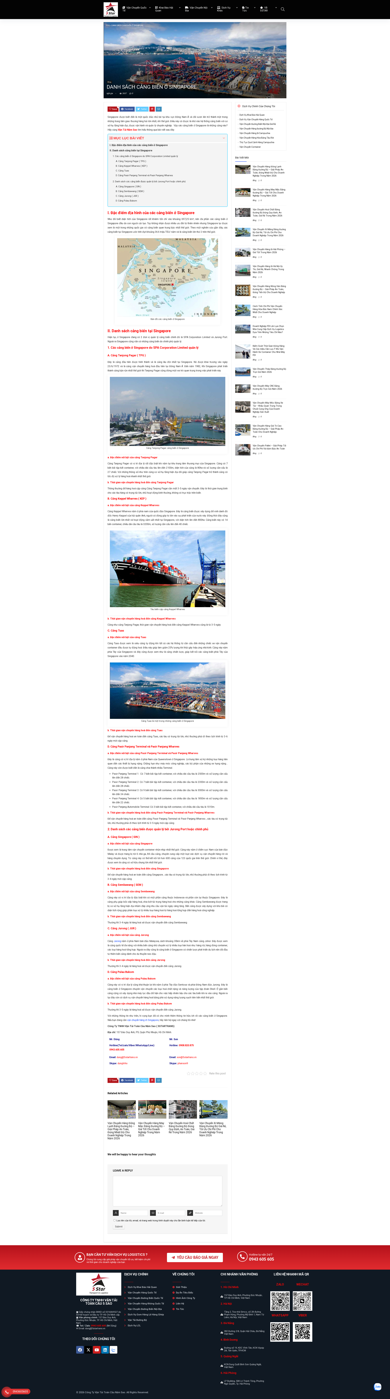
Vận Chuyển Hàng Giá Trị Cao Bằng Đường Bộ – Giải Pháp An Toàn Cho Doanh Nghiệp (268, 429)
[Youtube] (97, 1350)
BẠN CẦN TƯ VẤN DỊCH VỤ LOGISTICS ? (117, 1255)
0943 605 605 (98, 1325)
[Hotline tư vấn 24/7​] (242, 1256)
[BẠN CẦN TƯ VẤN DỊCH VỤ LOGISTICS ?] (80, 1257)
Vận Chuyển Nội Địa (196, 9)
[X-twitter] (88, 1350)
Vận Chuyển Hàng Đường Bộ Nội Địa (256, 128)
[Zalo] (113, 1350)
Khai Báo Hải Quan (164, 9)
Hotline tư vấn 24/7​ (260, 1254)
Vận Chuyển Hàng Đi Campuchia (254, 133)
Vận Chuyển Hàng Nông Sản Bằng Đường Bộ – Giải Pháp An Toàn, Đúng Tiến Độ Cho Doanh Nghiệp (269, 289)
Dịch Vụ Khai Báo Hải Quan (252, 115)
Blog (108, 25)
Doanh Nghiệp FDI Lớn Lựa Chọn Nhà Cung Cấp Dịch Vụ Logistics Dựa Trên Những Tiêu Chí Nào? (268, 329)
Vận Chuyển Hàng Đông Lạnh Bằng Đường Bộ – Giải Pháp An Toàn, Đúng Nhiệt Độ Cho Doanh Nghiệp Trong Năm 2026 (121, 1131)
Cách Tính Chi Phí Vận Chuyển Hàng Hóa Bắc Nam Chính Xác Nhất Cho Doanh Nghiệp (267, 309)
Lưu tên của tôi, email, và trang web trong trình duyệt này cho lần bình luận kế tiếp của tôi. (161, 1220)
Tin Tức (245, 9)
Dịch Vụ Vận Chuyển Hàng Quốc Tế (255, 119)
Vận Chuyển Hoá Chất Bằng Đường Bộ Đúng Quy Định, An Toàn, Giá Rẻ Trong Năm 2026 (181, 1128)
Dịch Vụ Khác (223, 9)
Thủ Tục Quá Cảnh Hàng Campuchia (256, 142)
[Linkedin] (105, 1350)
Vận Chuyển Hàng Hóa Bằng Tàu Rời (256, 138)
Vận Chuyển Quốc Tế (134, 9)
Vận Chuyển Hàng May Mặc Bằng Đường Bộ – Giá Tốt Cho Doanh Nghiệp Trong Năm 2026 (151, 1129)
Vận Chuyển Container (250, 147)
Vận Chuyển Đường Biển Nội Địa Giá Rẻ (257, 124)
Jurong (117, 941)
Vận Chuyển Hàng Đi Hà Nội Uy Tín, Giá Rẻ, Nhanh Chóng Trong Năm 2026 (268, 269)
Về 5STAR (264, 9)
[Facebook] (80, 1350)
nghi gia (110, 93)
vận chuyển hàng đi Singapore (143, 1020)
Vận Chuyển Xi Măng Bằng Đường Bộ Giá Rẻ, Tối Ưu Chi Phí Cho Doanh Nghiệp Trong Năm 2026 (212, 1129)
